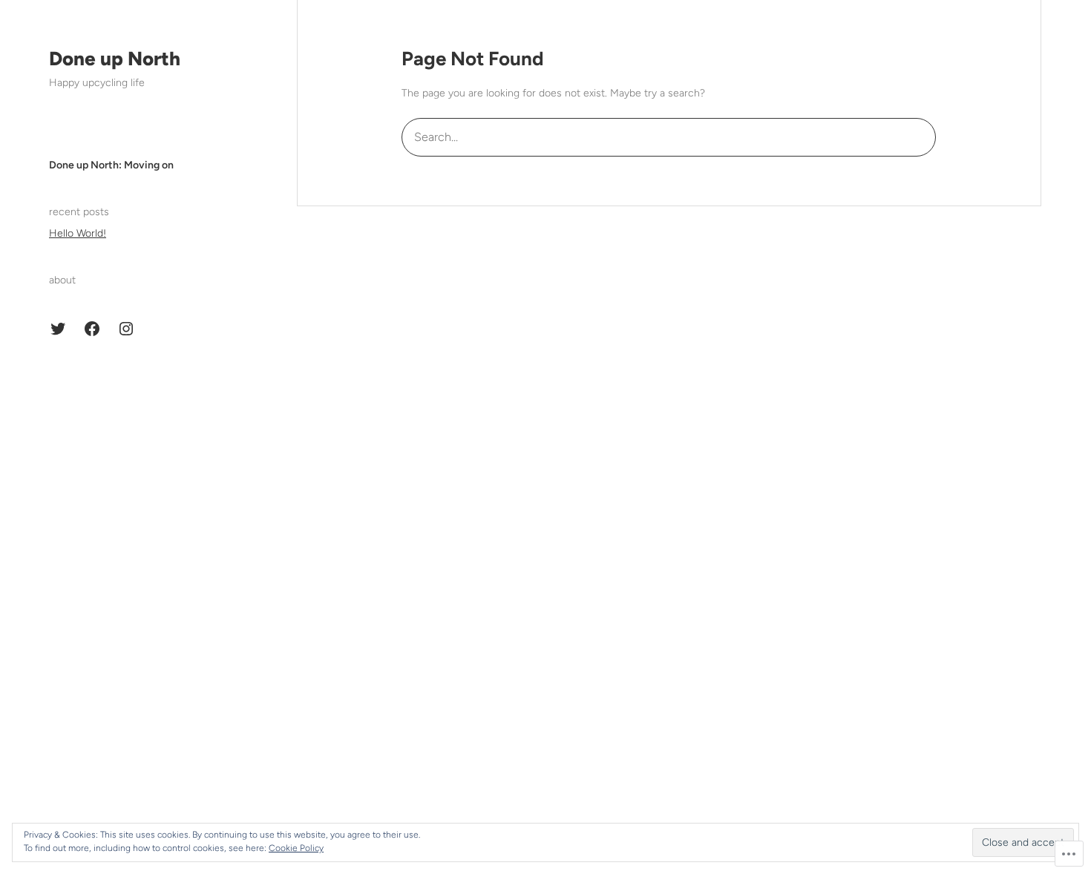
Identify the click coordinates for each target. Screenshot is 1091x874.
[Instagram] (126, 329)
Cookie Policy (296, 848)
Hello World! (77, 233)
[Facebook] (92, 329)
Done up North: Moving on (111, 165)
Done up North (114, 58)
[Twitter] (58, 329)
